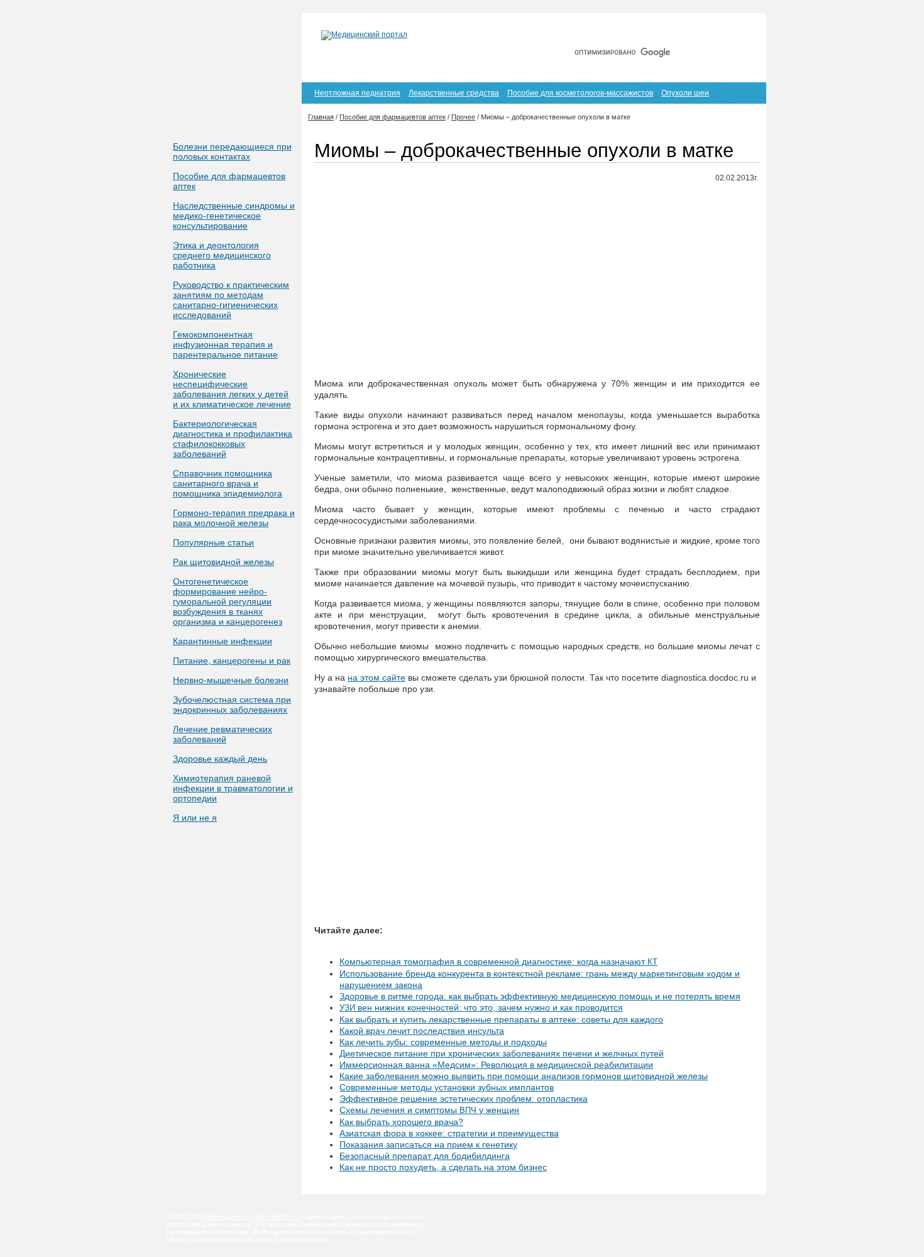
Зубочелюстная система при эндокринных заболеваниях (232, 704)
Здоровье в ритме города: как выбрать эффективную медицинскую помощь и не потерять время (539, 996)
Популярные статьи (213, 542)
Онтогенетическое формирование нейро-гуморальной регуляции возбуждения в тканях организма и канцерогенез (227, 601)
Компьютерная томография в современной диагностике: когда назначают (498, 962)
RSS (737, 30)
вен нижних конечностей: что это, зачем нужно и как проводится (481, 1007)
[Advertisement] (537, 281)
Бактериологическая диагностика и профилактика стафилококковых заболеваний (232, 439)
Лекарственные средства (454, 93)
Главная (631, 30)
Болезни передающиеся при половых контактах (232, 151)
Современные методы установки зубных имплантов (446, 1087)
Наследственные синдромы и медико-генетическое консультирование (234, 215)
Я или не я (195, 818)
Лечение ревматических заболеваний (222, 734)
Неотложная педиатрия (357, 93)
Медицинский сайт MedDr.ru (252, 1217)
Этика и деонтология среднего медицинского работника (222, 255)
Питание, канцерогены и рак (231, 661)
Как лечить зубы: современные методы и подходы (443, 1042)
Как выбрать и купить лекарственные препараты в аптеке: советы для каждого (501, 1019)
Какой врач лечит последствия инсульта (421, 1031)
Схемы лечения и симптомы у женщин (429, 1110)
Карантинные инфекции (222, 641)
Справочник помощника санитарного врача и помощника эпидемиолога (227, 483)
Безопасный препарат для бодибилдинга (424, 1156)
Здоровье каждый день (220, 759)
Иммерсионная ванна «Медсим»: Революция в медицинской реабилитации (496, 1065)
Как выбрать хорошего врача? (401, 1122)
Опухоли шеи (685, 93)
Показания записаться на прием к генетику (428, 1144)
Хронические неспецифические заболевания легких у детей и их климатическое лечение (232, 389)
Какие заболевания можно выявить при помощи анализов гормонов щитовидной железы (523, 1076)
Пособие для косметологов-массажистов (580, 93)
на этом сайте (376, 677)
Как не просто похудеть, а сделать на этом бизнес (443, 1167)
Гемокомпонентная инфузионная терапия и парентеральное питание (225, 344)
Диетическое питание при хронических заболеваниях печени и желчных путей (501, 1053)
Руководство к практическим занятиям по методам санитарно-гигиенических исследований (231, 300)
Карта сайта (688, 30)
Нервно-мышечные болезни (231, 680)
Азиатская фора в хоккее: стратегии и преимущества (449, 1133)
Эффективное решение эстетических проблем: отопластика (463, 1099)
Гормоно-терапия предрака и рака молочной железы (234, 518)
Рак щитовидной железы (223, 562)
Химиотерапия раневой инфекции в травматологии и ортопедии (233, 788)
